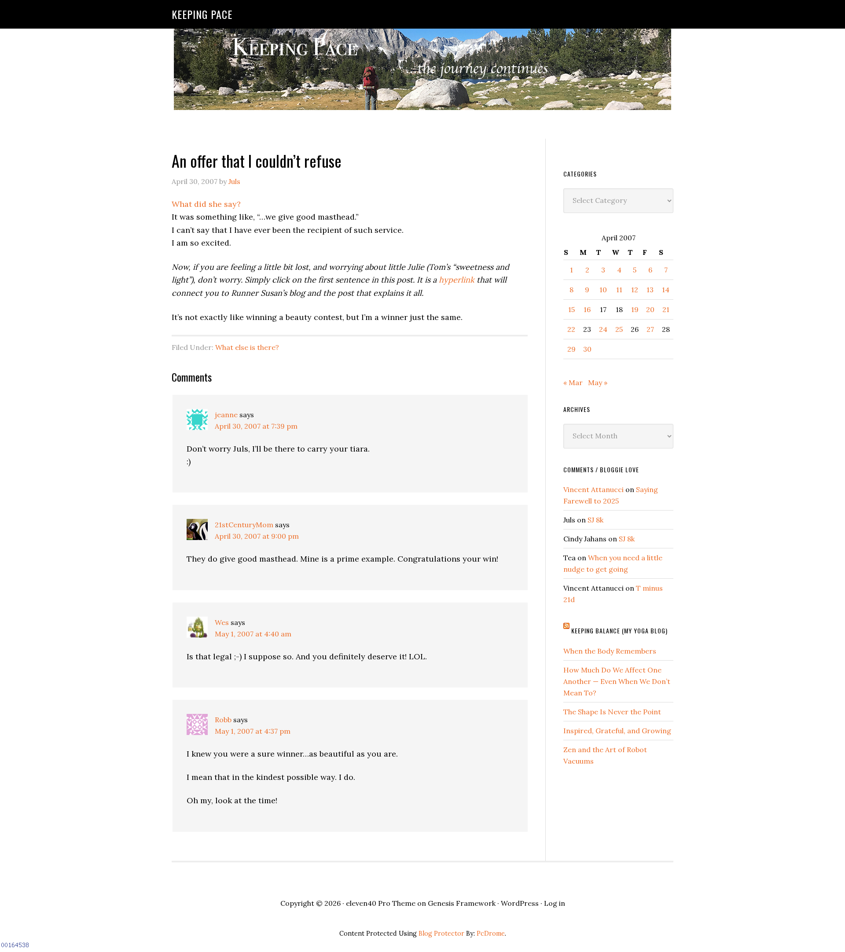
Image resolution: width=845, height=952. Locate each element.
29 (571, 349)
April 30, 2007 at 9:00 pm (257, 536)
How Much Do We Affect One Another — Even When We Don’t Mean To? (616, 681)
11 (619, 289)
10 (603, 289)
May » (597, 382)
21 (665, 309)
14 (665, 289)
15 (571, 309)
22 (571, 329)
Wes (222, 622)
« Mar (573, 382)
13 (650, 289)
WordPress (520, 903)
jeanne (226, 414)
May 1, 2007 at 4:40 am (253, 633)
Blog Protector (441, 933)
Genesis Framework (462, 903)
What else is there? (247, 347)
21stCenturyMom (244, 524)
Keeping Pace (202, 14)
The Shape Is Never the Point (612, 711)
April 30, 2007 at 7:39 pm (256, 426)
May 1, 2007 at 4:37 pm (252, 731)
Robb (223, 719)
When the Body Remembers (609, 651)
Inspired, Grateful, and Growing (617, 730)
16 (587, 309)
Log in (554, 903)
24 (603, 329)
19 (635, 309)
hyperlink (456, 280)
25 (619, 329)
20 (650, 309)
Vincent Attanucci (593, 489)
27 (650, 329)
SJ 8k (595, 519)
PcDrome (491, 933)
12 (634, 289)
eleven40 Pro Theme (380, 903)
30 (587, 349)
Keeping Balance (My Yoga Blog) (619, 630)
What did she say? (206, 204)
